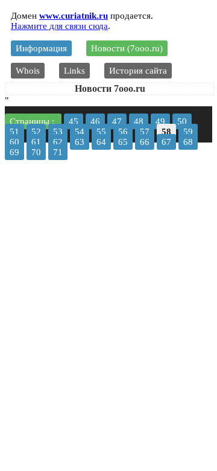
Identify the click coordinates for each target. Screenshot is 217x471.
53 (58, 131)
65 (123, 142)
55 (101, 131)
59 (188, 131)
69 (14, 152)
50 (182, 121)
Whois (28, 70)
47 (117, 121)
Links (74, 70)
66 (144, 142)
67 (166, 142)
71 (58, 152)
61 (36, 142)
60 (14, 142)
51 (14, 131)
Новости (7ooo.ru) (127, 48)
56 (123, 131)
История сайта (138, 70)
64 (101, 142)
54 (79, 131)
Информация (41, 48)
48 (138, 121)
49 (160, 121)
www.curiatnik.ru (73, 16)
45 (73, 121)
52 (36, 131)
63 (79, 142)
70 (36, 152)
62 (58, 142)
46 (95, 121)
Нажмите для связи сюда (59, 26)
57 (144, 131)
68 (188, 142)
